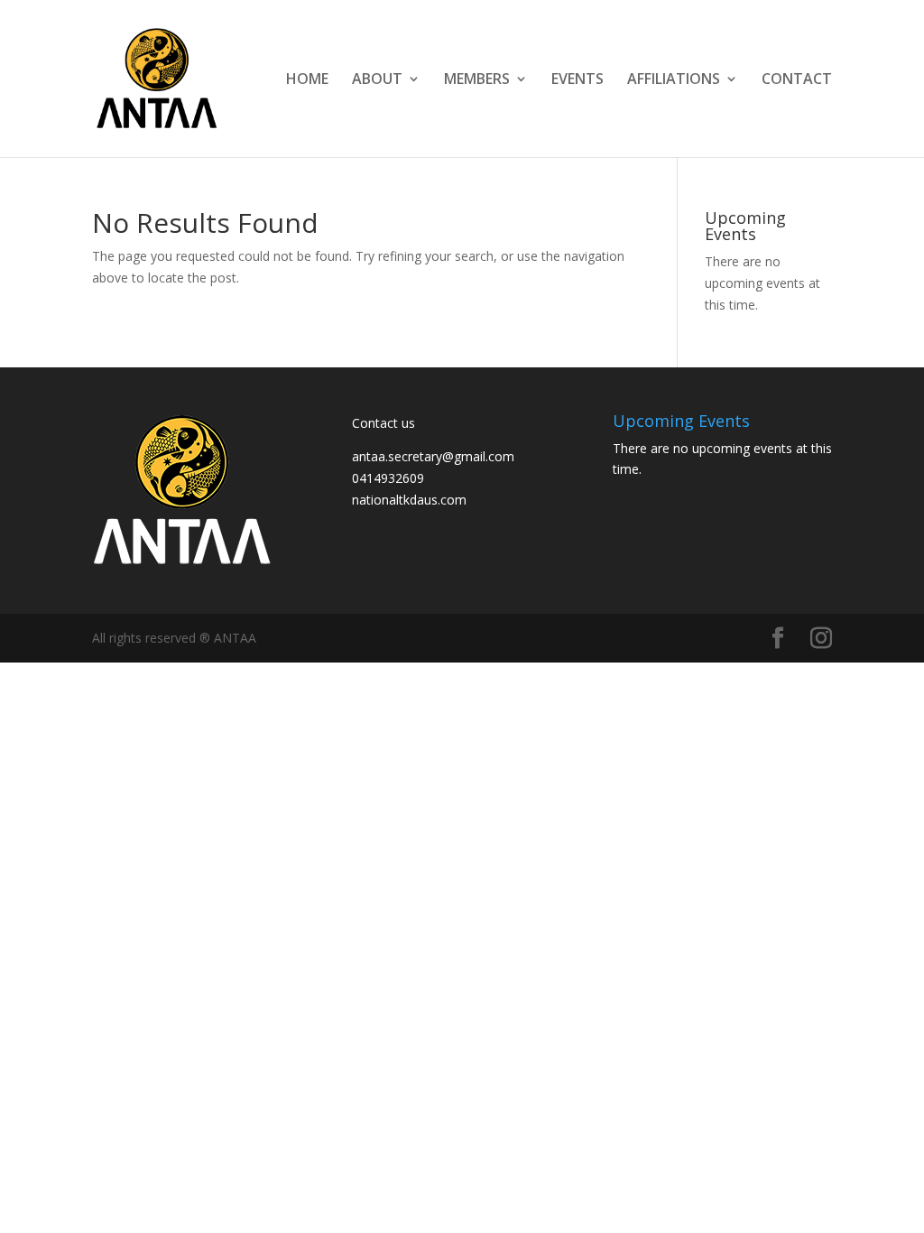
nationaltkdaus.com (409, 499)
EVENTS (577, 80)
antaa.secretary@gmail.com (433, 456)
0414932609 (388, 478)
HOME (307, 80)
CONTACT (797, 80)
